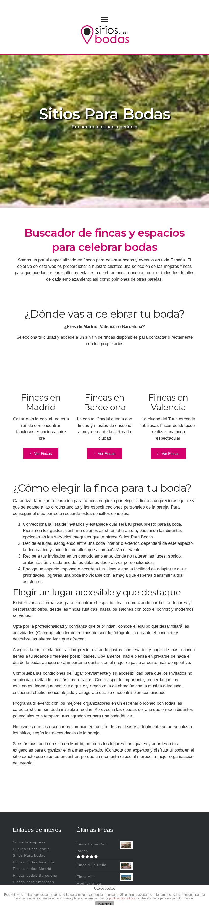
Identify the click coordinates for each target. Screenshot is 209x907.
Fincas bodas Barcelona (35, 875)
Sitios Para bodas (29, 855)
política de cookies (122, 898)
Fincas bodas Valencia (33, 862)
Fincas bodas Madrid (32, 869)
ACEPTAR (104, 903)
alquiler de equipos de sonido (83, 632)
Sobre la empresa (29, 842)
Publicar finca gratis (31, 849)
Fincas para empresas (33, 882)
